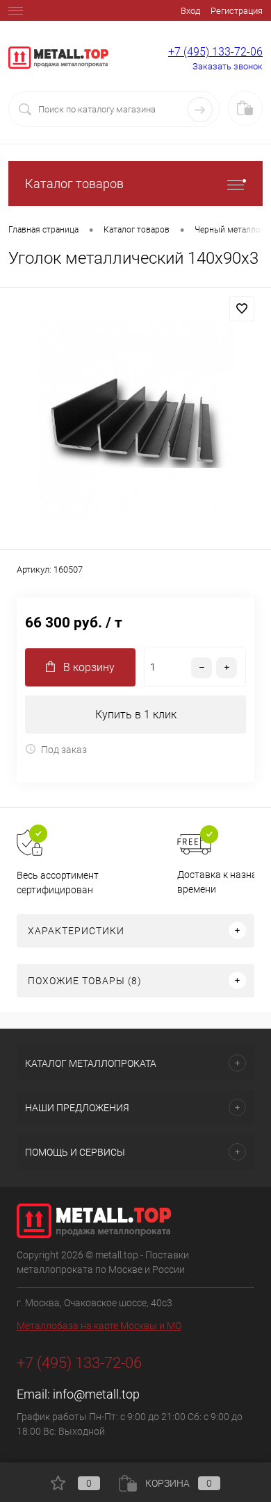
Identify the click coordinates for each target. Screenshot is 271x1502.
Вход (190, 11)
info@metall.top (96, 1394)
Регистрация (237, 11)
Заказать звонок (227, 66)
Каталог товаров (74, 183)
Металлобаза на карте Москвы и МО (99, 1325)
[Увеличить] (135, 420)
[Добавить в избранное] (241, 308)
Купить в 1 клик (135, 714)
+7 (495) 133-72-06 (215, 51)
